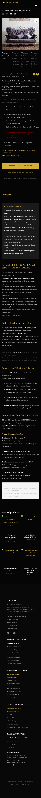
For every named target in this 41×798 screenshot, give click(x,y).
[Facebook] (3, 14)
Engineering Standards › (14, 708)
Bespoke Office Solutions (14, 663)
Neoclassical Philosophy (14, 646)
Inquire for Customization (14, 748)
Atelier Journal (10, 698)
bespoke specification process (11, 315)
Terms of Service (26, 784)
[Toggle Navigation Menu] (36, 4)
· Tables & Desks (11, 680)
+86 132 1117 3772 (14, 760)
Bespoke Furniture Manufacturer (16, 616)
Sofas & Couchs (20, 74)
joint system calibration (17, 239)
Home (4, 74)
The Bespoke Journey (13, 741)
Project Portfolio (12, 628)
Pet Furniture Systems (13, 660)
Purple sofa (15, 155)
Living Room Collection (13, 688)
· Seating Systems (12, 677)
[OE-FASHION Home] (11, 5)
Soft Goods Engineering (13, 721)
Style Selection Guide (13, 643)
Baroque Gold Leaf (12, 653)
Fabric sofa (8, 155)
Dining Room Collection (14, 691)
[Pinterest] (11, 14)
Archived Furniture (24, 150)
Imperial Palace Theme (13, 657)
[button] (36, 21)
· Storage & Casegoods (13, 683)
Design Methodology (13, 711)
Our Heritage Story (12, 619)
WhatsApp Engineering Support (16, 762)
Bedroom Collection (13, 694)
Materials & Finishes (13, 715)
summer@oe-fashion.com (15, 765)
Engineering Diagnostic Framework (17, 727)
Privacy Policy (14, 784)
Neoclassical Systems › (13, 674)
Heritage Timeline (12, 622)
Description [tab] (6, 194)
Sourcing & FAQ (11, 745)
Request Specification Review (20, 770)
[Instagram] (8, 633)
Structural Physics (12, 718)
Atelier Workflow (12, 625)
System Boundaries (12, 724)
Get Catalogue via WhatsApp (20, 166)
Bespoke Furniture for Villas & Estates (18, 738)
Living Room (10, 74)
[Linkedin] (15, 14)
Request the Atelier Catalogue (20, 173)
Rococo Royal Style (12, 650)
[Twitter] (7, 14)
